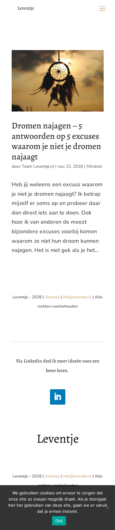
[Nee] (107, 507)
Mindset (94, 166)
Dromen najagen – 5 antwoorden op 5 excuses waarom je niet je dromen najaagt (56, 141)
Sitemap (52, 297)
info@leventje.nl (77, 297)
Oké (59, 520)
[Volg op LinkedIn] (57, 397)
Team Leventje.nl (38, 166)
